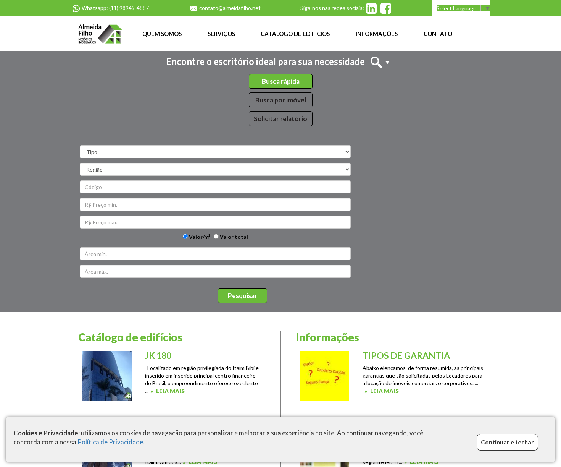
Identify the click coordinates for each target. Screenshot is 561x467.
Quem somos (162, 33)
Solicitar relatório (280, 119)
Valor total (233, 237)
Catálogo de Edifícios (295, 33)
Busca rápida (281, 81)
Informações (377, 33)
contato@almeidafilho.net (230, 8)
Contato (438, 33)
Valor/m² (199, 237)
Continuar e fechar (507, 442)
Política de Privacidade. (111, 442)
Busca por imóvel (280, 100)
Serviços (221, 33)
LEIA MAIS (170, 391)
